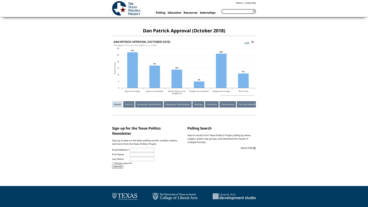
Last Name (118, 159)
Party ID (129, 104)
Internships (208, 13)
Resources (191, 13)
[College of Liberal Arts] (175, 196)
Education (174, 13)
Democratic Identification (149, 104)
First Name (118, 154)
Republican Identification (178, 104)
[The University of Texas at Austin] (124, 196)
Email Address (120, 149)
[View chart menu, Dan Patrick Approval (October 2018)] (253, 42)
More (247, 43)
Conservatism (227, 104)
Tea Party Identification (250, 104)
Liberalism (212, 104)
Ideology (198, 104)
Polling (160, 13)
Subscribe (250, 2)
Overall (117, 104)
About (239, 2)
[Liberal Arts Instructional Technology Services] (234, 196)
